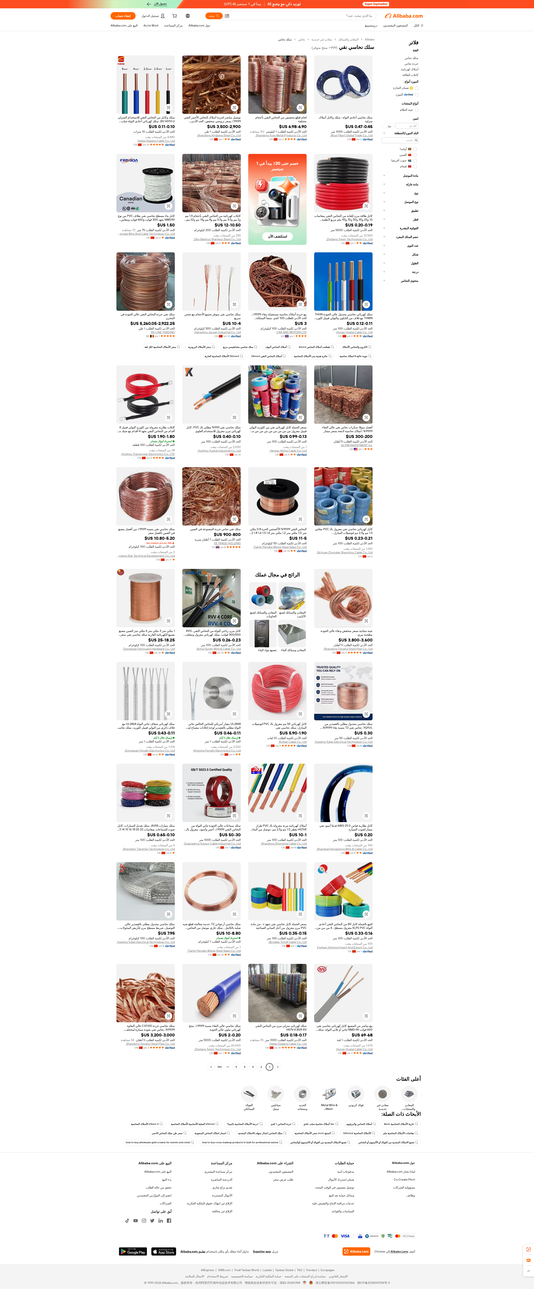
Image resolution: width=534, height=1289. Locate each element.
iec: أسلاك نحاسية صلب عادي (319, 1124)
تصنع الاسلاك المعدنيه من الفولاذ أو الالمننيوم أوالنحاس (318, 1142)
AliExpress (207, 1270)
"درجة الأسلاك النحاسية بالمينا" (243, 1124)
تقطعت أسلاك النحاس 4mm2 (314, 347)
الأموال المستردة (222, 1195)
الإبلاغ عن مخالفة (222, 1211)
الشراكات (165, 1203)
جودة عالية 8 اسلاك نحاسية (353, 356)
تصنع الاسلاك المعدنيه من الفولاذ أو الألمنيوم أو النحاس (386, 1142)
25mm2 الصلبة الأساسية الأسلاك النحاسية (193, 1124)
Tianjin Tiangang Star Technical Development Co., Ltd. (145, 555)
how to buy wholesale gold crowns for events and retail (158, 1142)
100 (219, 1066)
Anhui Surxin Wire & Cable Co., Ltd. (218, 648)
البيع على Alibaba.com (157, 1171)
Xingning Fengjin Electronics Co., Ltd (217, 750)
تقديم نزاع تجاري (222, 1187)
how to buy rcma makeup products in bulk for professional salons (240, 1142)
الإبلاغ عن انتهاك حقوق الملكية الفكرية (209, 1203)
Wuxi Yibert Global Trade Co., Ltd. (351, 135)
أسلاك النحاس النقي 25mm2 (266, 356)
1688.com (224, 1270)
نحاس (301, 39)
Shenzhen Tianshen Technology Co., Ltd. (148, 849)
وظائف (411, 1195)
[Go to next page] (211, 1067)
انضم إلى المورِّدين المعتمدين (154, 1195)
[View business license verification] (305, 1283)
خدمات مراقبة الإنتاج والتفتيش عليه (333, 1203)
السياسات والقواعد (343, 1211)
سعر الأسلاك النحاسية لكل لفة (160, 347)
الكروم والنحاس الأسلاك (354, 347)
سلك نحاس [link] (285, 39)
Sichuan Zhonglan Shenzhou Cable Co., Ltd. (345, 552)
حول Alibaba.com (403, 1163)
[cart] (174, 16)
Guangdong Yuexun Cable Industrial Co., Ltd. (212, 843)
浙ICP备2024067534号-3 (373, 1282)
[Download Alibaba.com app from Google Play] (133, 1251)
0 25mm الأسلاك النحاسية (145, 1124)
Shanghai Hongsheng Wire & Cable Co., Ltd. (344, 849)
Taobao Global (284, 1270)
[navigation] (400, 553)
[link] (528, 1249)
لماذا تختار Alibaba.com (401, 1171)
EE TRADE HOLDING (227, 543)
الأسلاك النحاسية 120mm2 (357, 1133)
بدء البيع (166, 1179)
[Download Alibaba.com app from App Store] (163, 1251)
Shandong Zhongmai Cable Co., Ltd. (284, 843)
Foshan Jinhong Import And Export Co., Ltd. (345, 947)
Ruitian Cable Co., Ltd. (292, 741)
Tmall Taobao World (246, 1270)
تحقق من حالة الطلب (158, 1187)
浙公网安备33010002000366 (335, 1282)
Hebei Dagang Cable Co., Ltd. (156, 140)
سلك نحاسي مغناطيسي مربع (238, 347)
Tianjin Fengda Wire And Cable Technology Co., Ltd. (145, 233)
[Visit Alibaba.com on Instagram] (143, 1220)
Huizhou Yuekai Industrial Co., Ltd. (219, 450)
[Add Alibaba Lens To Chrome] (356, 1251)
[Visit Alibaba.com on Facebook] (168, 1220)
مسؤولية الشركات (404, 1187)
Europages (328, 1270)
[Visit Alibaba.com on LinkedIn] (160, 1220)
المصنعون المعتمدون (281, 1171)
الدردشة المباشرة (221, 1179)
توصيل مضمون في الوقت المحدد (334, 1187)
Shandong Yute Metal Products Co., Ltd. (281, 135)
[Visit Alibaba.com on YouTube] (135, 1220)
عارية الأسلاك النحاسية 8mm (399, 1124)
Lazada (267, 1270)
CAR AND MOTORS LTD (291, 332)
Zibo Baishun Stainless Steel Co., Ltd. (217, 239)
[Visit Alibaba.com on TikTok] (127, 1220)
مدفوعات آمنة (345, 1171)
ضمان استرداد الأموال (341, 1179)
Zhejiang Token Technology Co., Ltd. (349, 239)
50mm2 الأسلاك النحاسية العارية (222, 356)
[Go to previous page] (278, 1067)
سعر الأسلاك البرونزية (199, 347)
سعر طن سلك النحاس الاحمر (167, 1133)
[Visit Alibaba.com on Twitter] (152, 1220)
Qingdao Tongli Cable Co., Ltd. (287, 942)
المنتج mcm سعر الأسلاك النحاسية (313, 1133)
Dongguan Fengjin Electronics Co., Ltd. (150, 750)
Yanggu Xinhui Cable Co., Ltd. (288, 450)
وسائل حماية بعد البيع (341, 1195)
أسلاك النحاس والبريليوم (359, 1124)
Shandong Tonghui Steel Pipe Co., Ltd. (348, 648)
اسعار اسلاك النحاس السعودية (210, 1133)
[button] (226, 15)
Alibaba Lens (399, 1251)
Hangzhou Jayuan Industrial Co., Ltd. (217, 332)
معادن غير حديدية (321, 39)
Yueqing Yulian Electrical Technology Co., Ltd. (343, 741)
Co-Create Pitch (404, 1179)
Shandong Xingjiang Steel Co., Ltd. (219, 135)
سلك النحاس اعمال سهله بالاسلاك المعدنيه (260, 1133)
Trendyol (311, 1270)
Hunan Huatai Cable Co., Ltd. (354, 332)
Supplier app (262, 1251)
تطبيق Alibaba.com (192, 1251)
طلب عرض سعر (283, 1179)
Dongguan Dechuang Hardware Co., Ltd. (149, 648)
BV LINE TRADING (163, 332)
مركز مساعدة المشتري (218, 1171)
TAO (299, 1270)
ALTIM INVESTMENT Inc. (357, 445)
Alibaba (369, 39)
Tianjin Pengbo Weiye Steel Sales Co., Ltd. (280, 547)
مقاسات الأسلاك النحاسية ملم (398, 1133)
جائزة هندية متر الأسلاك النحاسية (310, 356)
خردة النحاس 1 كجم (281, 1124)
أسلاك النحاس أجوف (276, 347)
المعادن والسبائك (348, 39)
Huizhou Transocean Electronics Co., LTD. (148, 454)
